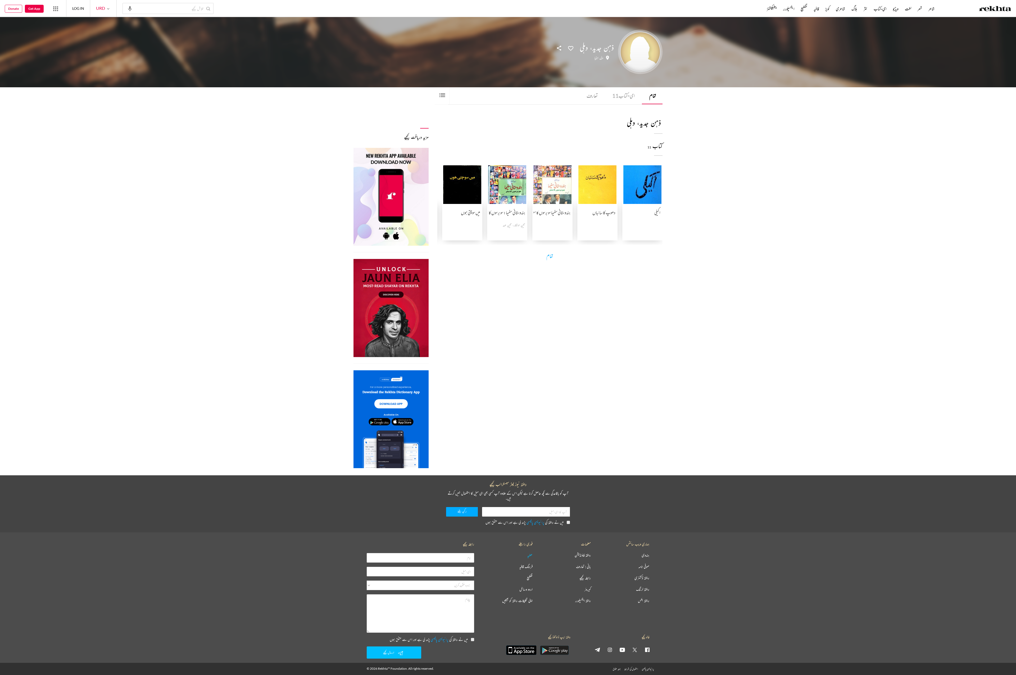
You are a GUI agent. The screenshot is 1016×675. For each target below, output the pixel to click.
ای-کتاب (623, 95)
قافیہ (816, 9)
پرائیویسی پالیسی (535, 522)
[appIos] (521, 650)
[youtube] (622, 649)
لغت (908, 9)
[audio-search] (130, 8)
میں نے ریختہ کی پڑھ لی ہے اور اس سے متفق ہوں (525, 522)
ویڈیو (896, 9)
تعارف (592, 95)
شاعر (931, 9)
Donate (13, 9)
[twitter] (635, 649)
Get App (34, 9)
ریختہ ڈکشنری (641, 578)
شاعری (840, 9)
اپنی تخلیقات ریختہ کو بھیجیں (517, 601)
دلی (601, 58)
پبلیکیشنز (772, 9)
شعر (920, 9)
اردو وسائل (526, 589)
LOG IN (78, 8)
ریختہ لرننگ (642, 589)
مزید (757, 9)
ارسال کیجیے (388, 652)
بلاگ (854, 9)
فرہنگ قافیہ (526, 566)
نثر (865, 9)
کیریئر (587, 589)
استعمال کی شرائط (631, 669)
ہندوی (645, 555)
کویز (827, 9)
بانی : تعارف (583, 566)
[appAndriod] (554, 650)
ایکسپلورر (788, 9)
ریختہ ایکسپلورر (583, 601)
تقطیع (804, 9)
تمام (652, 95)
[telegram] (597, 649)
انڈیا (596, 58)
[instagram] (610, 649)
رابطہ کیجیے (585, 578)
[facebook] (647, 649)
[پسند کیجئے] (570, 48)
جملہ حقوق (616, 669)
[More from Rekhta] (55, 8)
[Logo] (995, 9)
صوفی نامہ (643, 566)
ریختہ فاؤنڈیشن (583, 555)
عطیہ (530, 555)
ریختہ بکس (643, 601)
